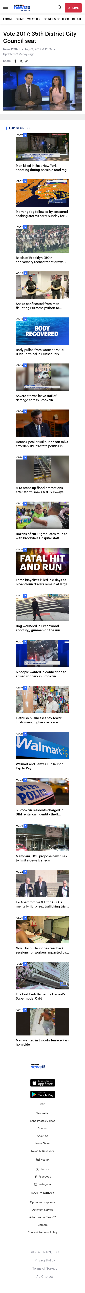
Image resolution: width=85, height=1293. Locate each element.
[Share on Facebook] (15, 61)
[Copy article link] (26, 61)
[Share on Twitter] (21, 61)
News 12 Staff (11, 49)
